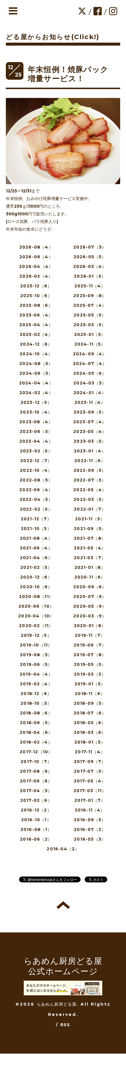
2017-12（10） (36, 751)
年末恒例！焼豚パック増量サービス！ (68, 74)
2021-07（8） (90, 538)
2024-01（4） (90, 392)
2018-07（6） (90, 713)
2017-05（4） (90, 781)
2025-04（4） (36, 324)
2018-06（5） (36, 722)
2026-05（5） (90, 256)
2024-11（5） (89, 344)
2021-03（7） (90, 557)
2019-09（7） (90, 645)
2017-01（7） (89, 800)
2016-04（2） (63, 849)
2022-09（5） (90, 470)
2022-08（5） (36, 480)
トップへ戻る (63, 905)
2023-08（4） (36, 421)
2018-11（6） (90, 693)
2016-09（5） (90, 819)
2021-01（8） (89, 567)
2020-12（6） (36, 577)
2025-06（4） (36, 315)
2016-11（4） (90, 810)
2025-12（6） (36, 286)
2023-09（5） (90, 412)
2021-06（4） (36, 548)
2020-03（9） (89, 616)
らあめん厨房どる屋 (57, 1004)
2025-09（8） (89, 295)
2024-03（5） (89, 383)
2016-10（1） (36, 819)
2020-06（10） (36, 606)
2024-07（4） (90, 363)
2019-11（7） (90, 635)
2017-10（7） (36, 761)
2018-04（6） (36, 732)
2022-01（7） (90, 509)
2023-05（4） (89, 431)
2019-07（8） (90, 654)
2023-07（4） (90, 421)
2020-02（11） (36, 625)
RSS (65, 1024)
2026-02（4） (36, 276)
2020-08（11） (36, 596)
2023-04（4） (36, 441)
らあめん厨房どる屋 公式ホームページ (63, 966)
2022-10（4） (36, 470)
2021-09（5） (90, 528)
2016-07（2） (90, 829)
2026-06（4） (36, 256)
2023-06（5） (36, 431)
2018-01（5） (89, 742)
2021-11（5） (90, 518)
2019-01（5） (89, 684)
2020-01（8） (90, 625)
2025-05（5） (90, 315)
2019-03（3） (90, 674)
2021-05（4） (90, 548)
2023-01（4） (90, 451)
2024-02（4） (36, 392)
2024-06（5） (36, 373)
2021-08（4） (36, 538)
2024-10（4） (36, 353)
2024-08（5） (36, 363)
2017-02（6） (36, 800)
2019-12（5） (36, 635)
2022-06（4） (36, 489)
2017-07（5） (90, 771)
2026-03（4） (90, 266)
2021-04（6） (36, 557)
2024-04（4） (36, 383)
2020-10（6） (36, 586)
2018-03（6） (90, 732)
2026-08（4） (36, 247)
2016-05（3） (90, 839)
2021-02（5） (36, 567)
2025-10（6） (36, 295)
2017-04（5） (36, 790)
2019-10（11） (36, 645)
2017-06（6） (36, 781)
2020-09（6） (90, 586)
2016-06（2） (36, 839)
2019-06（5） (36, 664)
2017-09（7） (90, 761)
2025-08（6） (36, 305)
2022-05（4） (89, 489)
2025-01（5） (90, 334)
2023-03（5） (90, 441)
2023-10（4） (36, 412)
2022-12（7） (36, 460)
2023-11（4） (89, 402)
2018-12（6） (36, 693)
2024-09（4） (90, 353)
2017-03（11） (90, 790)
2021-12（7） (36, 518)
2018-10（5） (36, 703)
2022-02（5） (36, 509)
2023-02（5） (36, 451)
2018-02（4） (36, 742)
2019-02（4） (36, 684)
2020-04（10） (36, 616)
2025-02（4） (36, 334)
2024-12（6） (36, 344)
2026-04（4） (36, 266)
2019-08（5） (36, 654)
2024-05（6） (90, 373)
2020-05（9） (89, 606)
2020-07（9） (90, 596)
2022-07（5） (90, 480)
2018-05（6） (90, 722)
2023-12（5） (36, 402)
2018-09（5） (90, 703)
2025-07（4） (90, 305)
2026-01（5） (90, 276)
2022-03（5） (90, 499)
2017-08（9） (36, 771)
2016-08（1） (36, 829)
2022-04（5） (36, 499)
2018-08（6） (36, 713)
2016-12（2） (36, 810)
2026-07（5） (89, 247)
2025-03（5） (90, 324)
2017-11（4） (90, 751)
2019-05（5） (90, 664)
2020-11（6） (89, 577)
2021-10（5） (36, 528)
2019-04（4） (36, 674)
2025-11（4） (89, 286)
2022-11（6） (89, 460)
